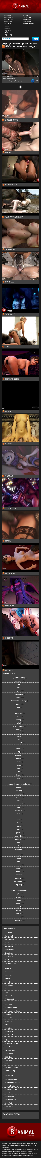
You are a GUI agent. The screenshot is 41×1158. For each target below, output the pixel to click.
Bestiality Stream (10, 1067)
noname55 (19, 743)
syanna (20, 787)
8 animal (26, 8)
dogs (20, 855)
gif (20, 894)
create (20, 897)
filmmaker (20, 920)
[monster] (20, 839)
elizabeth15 (20, 694)
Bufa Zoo (7, 1028)
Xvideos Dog (9, 1071)
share (20, 903)
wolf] (20, 752)
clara (20, 842)
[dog (20, 748)
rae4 (20, 778)
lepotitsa (20, 875)
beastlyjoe (20, 836)
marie (20, 704)
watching (20, 849)
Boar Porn (8, 985)
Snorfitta (7, 1021)
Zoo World (8, 1047)
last (20, 687)
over (20, 762)
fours (20, 858)
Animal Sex (8, 23)
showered (20, 810)
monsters (20, 713)
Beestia (7, 27)
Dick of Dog (8, 1096)
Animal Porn (8, 19)
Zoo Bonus (27, 19)
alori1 (20, 907)
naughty (20, 878)
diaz (20, 829)
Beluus (7, 1064)
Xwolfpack (27, 21)
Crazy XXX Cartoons (11, 1082)
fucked (20, 758)
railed (20, 723)
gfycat (20, 691)
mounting (8, 81)
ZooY (6, 992)
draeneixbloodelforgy (20, 701)
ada (20, 861)
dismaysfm (18, 81)
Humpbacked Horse (11, 1011)
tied (20, 768)
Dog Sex (7, 1004)
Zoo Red (7, 1103)
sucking (20, 790)
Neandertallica (9, 1100)
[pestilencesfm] (20, 678)
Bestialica (8, 1031)
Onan (6, 1025)
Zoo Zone (7, 15)
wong (20, 865)
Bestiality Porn (28, 23)
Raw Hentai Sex (10, 1089)
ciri (20, 716)
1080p (20, 697)
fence (20, 765)
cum (20, 814)
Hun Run (7, 996)
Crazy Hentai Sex (10, 1043)
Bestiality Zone (10, 1007)
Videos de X (8, 999)
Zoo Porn (7, 1060)
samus (20, 910)
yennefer (20, 755)
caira (20, 826)
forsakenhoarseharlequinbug (20, 784)
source (20, 917)
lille (20, 846)
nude (20, 868)
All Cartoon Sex (10, 1079)
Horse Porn (27, 17)
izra (20, 772)
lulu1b (20, 913)
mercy (20, 807)
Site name (7, 29)
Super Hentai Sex (10, 1086)
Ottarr (6, 33)
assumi (20, 733)
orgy (20, 800)
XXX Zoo (7, 1057)
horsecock (20, 794)
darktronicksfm (20, 726)
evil (20, 684)
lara (13, 81)
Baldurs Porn (9, 1035)
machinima (20, 881)
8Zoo (6, 1040)
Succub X (8, 1014)
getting (20, 720)
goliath (20, 833)
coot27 (20, 797)
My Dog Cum (9, 1050)
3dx (20, 823)
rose (20, 707)
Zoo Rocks (8, 21)
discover (20, 900)
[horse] (20, 729)
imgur (20, 775)
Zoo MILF (8, 1106)
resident (20, 681)
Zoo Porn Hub (9, 1093)
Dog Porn (7, 31)
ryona (20, 871)
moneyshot (20, 804)
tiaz (20, 819)
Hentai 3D (8, 1076)
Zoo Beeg (8, 1053)
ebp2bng (19, 885)
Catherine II (8, 17)
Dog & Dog (8, 35)
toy (20, 739)
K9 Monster (8, 989)
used (20, 736)
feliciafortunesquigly (20, 890)
